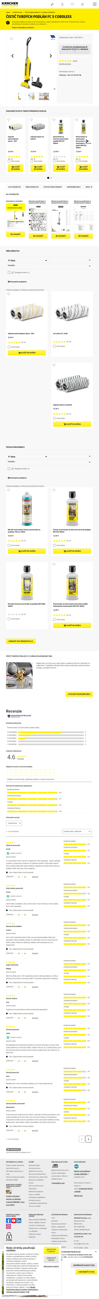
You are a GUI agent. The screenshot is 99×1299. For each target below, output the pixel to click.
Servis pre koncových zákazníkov (36, 1187)
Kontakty (54, 1221)
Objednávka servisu (36, 1171)
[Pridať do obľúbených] (11, 39)
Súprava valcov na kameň (62, 405)
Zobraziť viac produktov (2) (21, 641)
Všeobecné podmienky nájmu (59, 1231)
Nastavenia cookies (51, 1266)
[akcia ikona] (76, 1166)
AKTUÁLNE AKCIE (12, 1180)
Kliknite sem (78, 1196)
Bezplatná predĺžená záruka (36, 1181)
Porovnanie (15, 161)
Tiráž (53, 1218)
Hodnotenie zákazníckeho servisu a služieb (38, 1204)
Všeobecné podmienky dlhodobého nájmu (59, 1237)
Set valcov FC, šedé (60, 334)
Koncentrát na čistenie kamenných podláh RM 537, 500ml (60, 140)
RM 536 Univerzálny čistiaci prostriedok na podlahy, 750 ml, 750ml (24, 531)
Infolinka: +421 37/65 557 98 (70, 75)
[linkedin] (18, 1220)
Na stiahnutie (14, 187)
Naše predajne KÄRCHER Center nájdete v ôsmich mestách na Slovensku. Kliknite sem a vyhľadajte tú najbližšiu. (38, 1225)
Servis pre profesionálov (37, 1174)
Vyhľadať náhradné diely (79, 694)
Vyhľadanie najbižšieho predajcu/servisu (37, 1198)
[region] (32, 1269)
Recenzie (89, 187)
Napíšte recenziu (65, 64)
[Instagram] (8, 1226)
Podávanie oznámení (58, 1224)
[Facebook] (8, 1220)
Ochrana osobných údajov (15, 1177)
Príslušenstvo (32, 187)
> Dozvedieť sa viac (86, 1272)
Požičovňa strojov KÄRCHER (35, 1235)
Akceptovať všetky (51, 1250)
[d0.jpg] (11, 1192)
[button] (12, 56)
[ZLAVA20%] (56, 1166)
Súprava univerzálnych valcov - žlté (13, 139)
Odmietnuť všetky (51, 1259)
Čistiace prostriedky (53, 187)
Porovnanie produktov (18, 282)
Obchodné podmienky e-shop (15, 1172)
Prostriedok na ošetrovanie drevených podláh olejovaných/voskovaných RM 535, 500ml (83, 142)
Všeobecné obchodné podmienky (59, 1242)
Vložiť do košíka (15, 168)
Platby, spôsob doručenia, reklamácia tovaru (15, 1166)
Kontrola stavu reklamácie (38, 1177)
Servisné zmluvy (34, 1168)
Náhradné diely (74, 187)
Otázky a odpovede (58, 1227)
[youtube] (13, 1220)
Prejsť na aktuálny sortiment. (23, 28)
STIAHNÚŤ (16, 234)
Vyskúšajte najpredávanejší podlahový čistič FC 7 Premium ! (75, 49)
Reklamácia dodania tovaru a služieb (36, 1193)
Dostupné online (21, 273)
